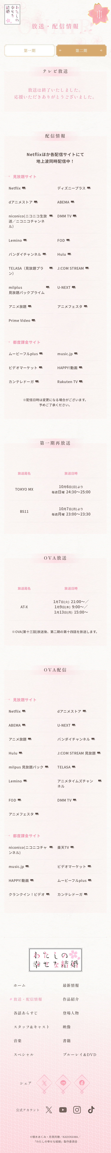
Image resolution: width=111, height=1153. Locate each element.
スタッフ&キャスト (32, 1026)
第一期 (30, 50)
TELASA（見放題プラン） (26, 271)
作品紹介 (71, 999)
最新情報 (71, 985)
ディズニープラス (71, 188)
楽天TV (63, 847)
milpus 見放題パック (26, 766)
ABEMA (63, 201)
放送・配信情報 (28, 999)
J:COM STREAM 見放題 (76, 753)
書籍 (67, 1040)
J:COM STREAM (70, 268)
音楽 (18, 1040)
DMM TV (64, 215)
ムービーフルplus (23, 353)
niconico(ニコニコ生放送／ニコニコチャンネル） (28, 221)
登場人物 (71, 1013)
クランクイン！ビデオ (27, 894)
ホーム (20, 985)
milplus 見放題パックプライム (27, 290)
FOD (61, 240)
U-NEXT (64, 287)
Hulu (61, 254)
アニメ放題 (18, 306)
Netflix (15, 188)
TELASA (64, 766)
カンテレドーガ (21, 381)
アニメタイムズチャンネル (75, 783)
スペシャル (24, 1054)
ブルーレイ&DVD (80, 1054)
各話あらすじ (26, 1013)
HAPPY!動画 (67, 367)
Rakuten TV (67, 381)
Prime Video (19, 320)
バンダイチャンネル (25, 254)
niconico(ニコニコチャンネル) (28, 850)
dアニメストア (21, 201)
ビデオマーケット (23, 367)
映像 (67, 1026)
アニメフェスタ (69, 306)
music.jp (65, 353)
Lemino (15, 240)
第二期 (81, 50)
